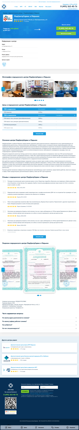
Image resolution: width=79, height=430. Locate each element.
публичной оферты (42, 1)
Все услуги (48, 6)
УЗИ (35, 6)
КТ (25, 6)
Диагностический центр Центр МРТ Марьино (23, 345)
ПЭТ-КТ (30, 6)
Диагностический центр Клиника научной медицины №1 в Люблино (29, 356)
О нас (16, 6)
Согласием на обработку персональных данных (40, 394)
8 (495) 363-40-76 (68, 6)
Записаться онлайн (66, 33)
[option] (39, 89)
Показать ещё (39, 133)
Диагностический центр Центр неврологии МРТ (24, 367)
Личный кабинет (73, 8)
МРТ (21, 6)
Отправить (25, 391)
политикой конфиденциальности (53, 1)
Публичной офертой (34, 393)
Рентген (41, 6)
